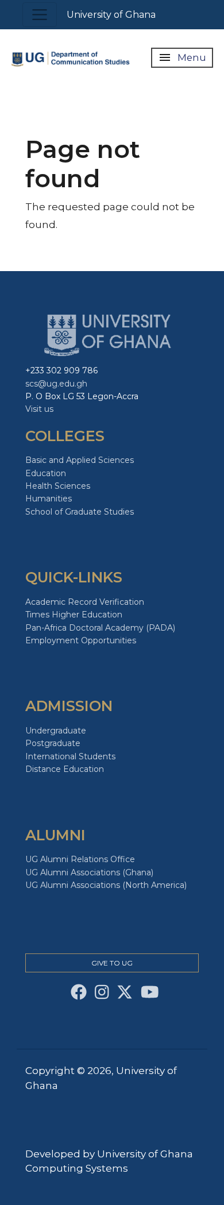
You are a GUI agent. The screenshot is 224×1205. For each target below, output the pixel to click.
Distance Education (64, 769)
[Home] (71, 57)
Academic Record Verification (84, 602)
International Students (70, 756)
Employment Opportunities (80, 640)
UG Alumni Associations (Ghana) (89, 872)
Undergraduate (55, 730)
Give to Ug (112, 963)
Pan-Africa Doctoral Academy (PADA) (100, 628)
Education (45, 473)
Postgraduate (52, 743)
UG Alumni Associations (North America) (106, 885)
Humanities (48, 498)
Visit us (39, 409)
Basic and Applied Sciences (79, 460)
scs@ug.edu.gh (56, 384)
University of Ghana (111, 14)
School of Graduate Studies (79, 512)
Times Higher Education (73, 614)
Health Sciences (57, 486)
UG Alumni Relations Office (80, 859)
